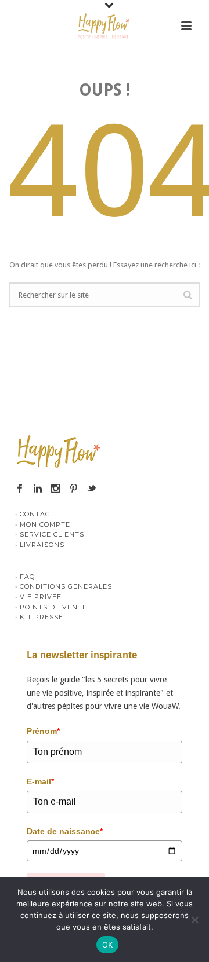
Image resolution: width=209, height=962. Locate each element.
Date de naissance (65, 831)
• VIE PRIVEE (38, 597)
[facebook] (19, 489)
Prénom (43, 731)
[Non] (194, 920)
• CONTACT (35, 514)
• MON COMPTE (42, 524)
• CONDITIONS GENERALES (63, 586)
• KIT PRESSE (39, 617)
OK (107, 944)
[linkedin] (37, 489)
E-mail (40, 781)
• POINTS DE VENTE (51, 607)
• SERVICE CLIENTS (49, 534)
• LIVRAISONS (39, 545)
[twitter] (91, 489)
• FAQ (25, 576)
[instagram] (55, 489)
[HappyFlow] (104, 26)
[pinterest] (73, 489)
